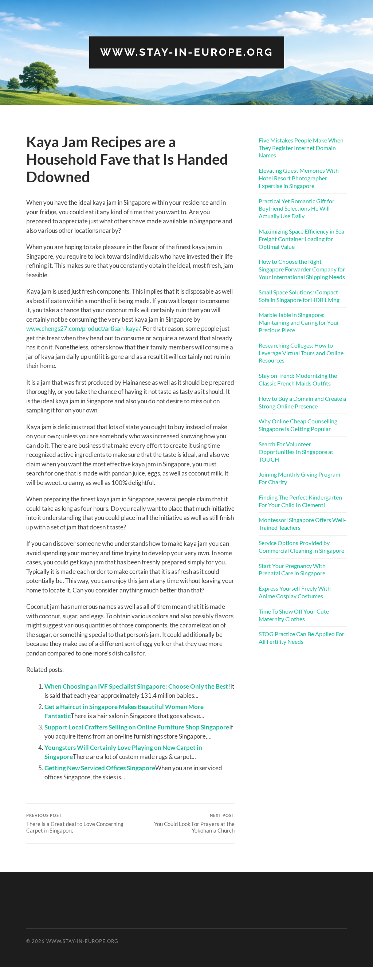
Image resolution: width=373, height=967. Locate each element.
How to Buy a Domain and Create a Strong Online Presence (302, 402)
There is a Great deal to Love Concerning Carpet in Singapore (74, 823)
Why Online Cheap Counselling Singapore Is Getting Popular (298, 425)
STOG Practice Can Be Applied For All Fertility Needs (301, 637)
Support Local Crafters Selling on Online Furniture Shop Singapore (136, 727)
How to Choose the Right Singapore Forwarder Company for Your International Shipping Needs (302, 269)
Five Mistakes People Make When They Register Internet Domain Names (301, 148)
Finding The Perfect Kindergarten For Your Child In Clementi (300, 501)
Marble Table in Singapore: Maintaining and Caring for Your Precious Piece (299, 322)
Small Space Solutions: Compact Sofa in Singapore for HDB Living (299, 296)
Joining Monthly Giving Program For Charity (299, 478)
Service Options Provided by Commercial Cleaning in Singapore (301, 546)
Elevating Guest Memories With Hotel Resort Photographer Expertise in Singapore (299, 178)
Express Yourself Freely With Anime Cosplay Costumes (295, 592)
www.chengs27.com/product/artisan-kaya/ (83, 328)
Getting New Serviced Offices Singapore (99, 768)
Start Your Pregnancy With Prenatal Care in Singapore (292, 569)
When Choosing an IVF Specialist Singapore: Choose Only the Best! (137, 686)
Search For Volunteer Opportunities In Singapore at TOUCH (296, 452)
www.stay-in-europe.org (186, 52)
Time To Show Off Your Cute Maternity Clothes (294, 615)
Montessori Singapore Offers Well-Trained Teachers (302, 523)
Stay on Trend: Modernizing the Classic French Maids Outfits (298, 379)
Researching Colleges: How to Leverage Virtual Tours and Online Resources (301, 353)
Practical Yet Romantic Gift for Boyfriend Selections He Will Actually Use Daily (296, 208)
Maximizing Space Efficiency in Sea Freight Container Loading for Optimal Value (301, 239)
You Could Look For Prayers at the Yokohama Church (194, 823)
